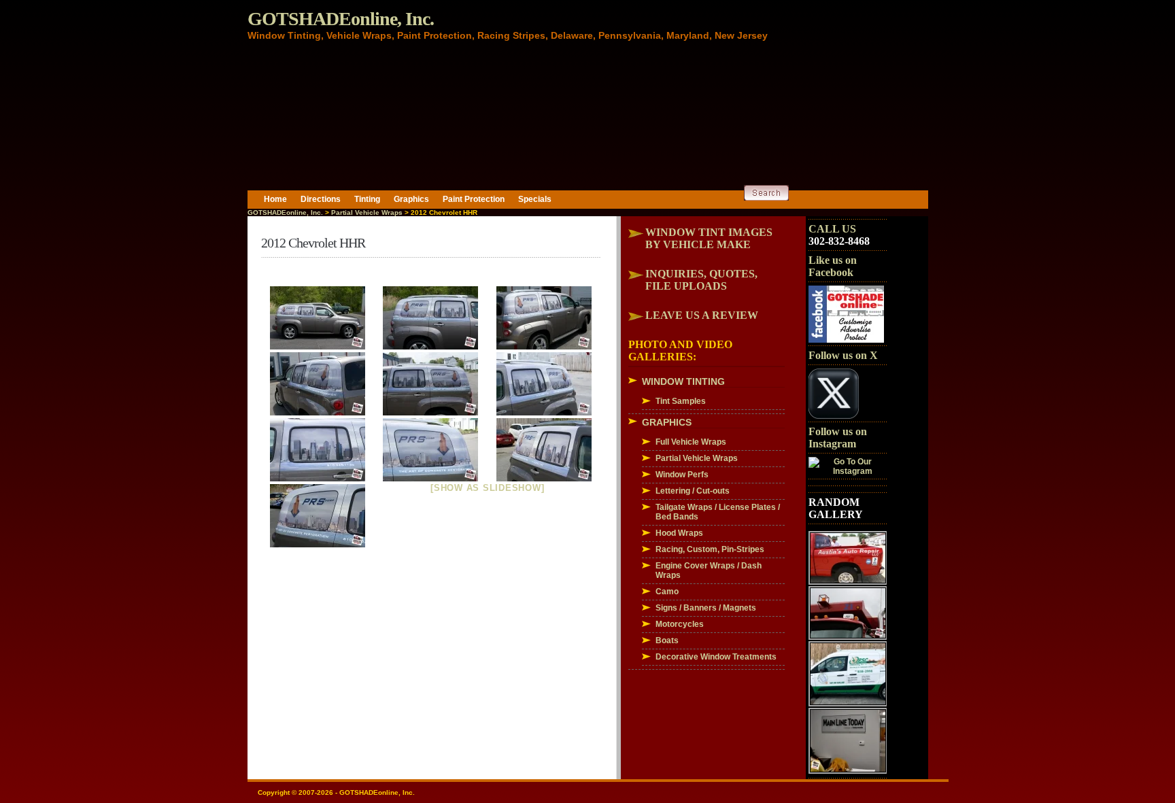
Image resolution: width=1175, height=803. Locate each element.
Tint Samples (680, 401)
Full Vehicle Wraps (690, 442)
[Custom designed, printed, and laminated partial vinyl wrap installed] (317, 317)
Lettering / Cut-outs (692, 491)
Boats (667, 640)
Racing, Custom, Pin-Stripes (709, 549)
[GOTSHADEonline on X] (833, 416)
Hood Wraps (679, 533)
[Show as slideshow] (487, 488)
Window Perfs (682, 474)
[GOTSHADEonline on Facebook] (846, 340)
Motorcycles (679, 624)
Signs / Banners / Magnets (705, 608)
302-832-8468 (839, 241)
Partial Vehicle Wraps (367, 212)
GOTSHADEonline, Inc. (341, 18)
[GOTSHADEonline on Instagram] (847, 471)
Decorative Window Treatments (716, 657)
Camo (667, 591)
